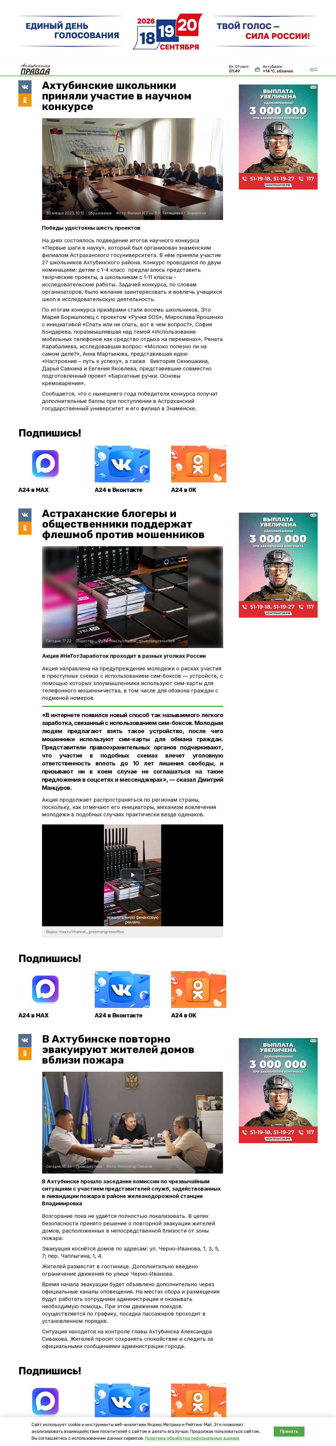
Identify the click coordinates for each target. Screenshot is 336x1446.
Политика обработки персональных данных (192, 1438)
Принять (289, 1431)
